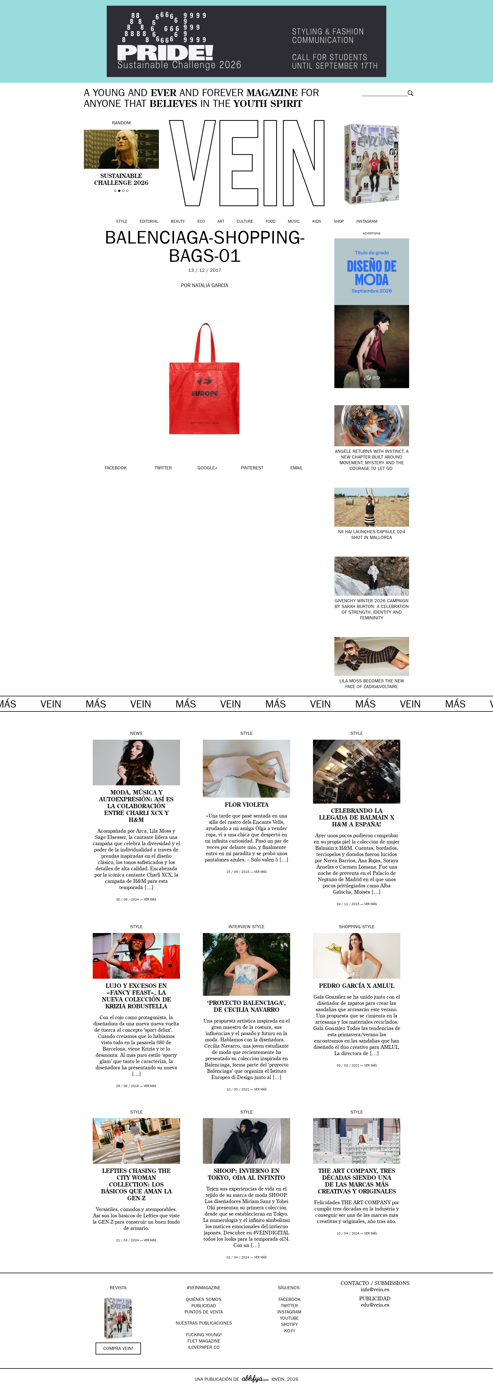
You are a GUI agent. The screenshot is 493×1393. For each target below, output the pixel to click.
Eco (201, 222)
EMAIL (296, 468)
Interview (239, 927)
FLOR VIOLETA (246, 805)
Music (294, 222)
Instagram (366, 222)
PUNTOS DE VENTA (204, 1312)
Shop (339, 222)
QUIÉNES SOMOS (203, 1300)
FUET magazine (203, 1341)
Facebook (289, 1300)
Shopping (350, 927)
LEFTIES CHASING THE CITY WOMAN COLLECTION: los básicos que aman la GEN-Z (136, 1185)
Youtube (289, 1319)
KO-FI (289, 1331)
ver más (150, 899)
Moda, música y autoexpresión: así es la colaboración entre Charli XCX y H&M (136, 806)
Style (121, 222)
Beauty (178, 222)
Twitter (289, 1306)
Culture (245, 222)
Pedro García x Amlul (356, 986)
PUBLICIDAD (203, 1306)
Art (220, 222)
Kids (316, 222)
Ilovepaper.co (204, 1348)
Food (270, 222)
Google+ (10, 1389)
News (136, 734)
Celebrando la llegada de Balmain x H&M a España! (356, 818)
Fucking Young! (204, 1335)
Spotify (289, 1325)
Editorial (149, 222)
